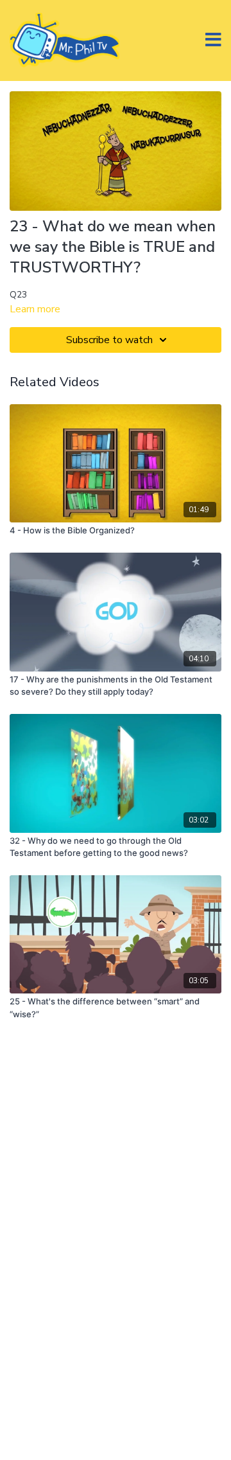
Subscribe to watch (109, 340)
